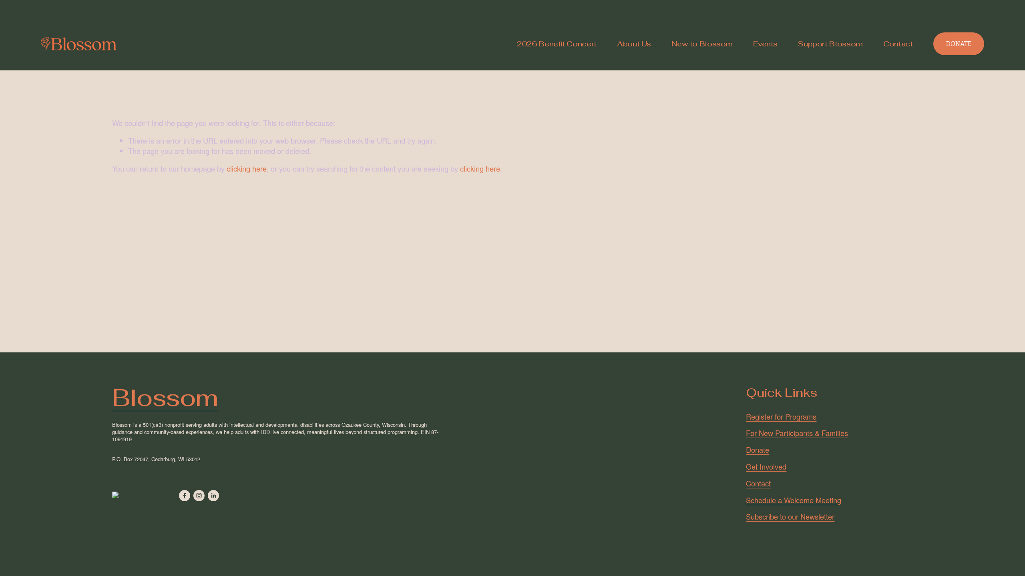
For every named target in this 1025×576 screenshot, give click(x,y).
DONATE (958, 44)
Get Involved (766, 467)
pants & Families (821, 433)
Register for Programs (781, 417)
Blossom (165, 398)
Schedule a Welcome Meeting (793, 500)
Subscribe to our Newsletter (790, 517)
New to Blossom (702, 43)
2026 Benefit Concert (557, 43)
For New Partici (770, 433)
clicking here (247, 168)
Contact (897, 43)
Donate (757, 450)
